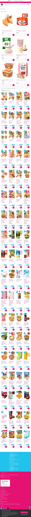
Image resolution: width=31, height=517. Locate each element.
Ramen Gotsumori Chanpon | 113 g (19, 323)
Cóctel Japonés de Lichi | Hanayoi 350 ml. (19, 280)
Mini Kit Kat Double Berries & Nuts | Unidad (4, 401)
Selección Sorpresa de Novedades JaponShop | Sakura (18, 181)
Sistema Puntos (2, 492)
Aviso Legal (2, 496)
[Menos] (2, 109)
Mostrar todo (13, 88)
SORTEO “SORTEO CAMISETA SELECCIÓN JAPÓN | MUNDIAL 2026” (10, 504)
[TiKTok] (8, 508)
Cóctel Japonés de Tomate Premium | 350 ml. (4, 260)
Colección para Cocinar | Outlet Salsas (18, 160)
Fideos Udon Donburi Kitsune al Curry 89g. (11, 280)
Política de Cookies (3, 497)
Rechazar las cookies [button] (24, 514)
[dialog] (15, 513)
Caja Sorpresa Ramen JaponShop (11, 121)
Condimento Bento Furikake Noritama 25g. (11, 260)
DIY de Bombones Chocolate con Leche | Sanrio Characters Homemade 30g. (26, 261)
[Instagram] (6, 508)
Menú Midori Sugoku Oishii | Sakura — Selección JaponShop (11, 221)
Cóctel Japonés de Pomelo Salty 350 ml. (19, 260)
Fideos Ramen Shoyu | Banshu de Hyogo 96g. (18, 421)
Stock (5, 88)
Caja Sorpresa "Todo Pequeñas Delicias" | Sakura (4, 121)
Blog (1, 500)
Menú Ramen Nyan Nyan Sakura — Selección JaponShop (11, 161)
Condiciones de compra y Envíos (5, 493)
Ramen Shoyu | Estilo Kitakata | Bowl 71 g (11, 362)
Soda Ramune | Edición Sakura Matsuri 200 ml (3, 421)
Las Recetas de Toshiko (4, 501)
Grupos (3, 88)
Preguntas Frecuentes (3, 491)
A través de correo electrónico (5, 477)
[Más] (4, 109)
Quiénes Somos (2, 490)
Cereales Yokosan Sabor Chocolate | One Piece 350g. (19, 382)
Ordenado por (9, 88)
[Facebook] (29, 509)
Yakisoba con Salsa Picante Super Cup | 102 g (27, 342)
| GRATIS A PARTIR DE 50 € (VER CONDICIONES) (15, 2)
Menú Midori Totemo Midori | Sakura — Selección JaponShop (26, 201)
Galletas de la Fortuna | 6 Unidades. (7, 30)
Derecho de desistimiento (4, 495)
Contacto (1, 502)
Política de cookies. (11, 515)
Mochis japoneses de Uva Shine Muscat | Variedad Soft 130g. (19, 363)
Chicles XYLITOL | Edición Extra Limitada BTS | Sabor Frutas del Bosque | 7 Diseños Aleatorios (4, 303)
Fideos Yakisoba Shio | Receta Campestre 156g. (19, 440)
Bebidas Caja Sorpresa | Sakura (18, 200)
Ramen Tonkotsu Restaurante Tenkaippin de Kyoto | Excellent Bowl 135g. (19, 402)
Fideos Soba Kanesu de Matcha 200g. (11, 240)
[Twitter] (29, 507)
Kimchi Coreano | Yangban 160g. (21, 30)
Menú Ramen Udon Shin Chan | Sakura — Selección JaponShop (26, 221)
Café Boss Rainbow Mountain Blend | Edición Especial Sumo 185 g (11, 402)
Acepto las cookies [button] (24, 512)
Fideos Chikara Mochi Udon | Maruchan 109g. (11, 342)
